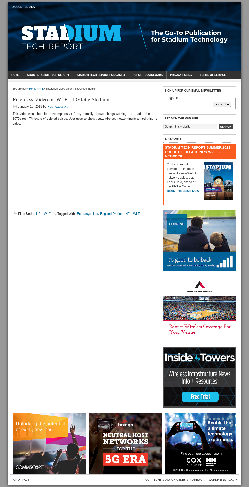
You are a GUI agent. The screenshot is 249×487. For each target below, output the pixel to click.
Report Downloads (148, 75)
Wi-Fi (47, 214)
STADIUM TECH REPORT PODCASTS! (101, 75)
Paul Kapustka (57, 106)
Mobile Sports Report (51, 16)
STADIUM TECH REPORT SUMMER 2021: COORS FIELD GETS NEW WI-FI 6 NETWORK (198, 152)
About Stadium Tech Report (48, 75)
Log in (233, 479)
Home (15, 75)
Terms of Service (213, 75)
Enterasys (84, 214)
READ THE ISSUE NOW (183, 191)
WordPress (217, 479)
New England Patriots (108, 214)
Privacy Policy (181, 75)
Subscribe (222, 104)
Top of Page (20, 479)
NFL (39, 214)
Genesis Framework (191, 479)
